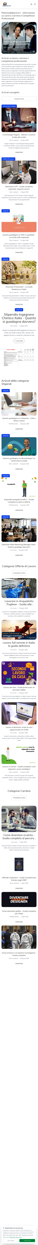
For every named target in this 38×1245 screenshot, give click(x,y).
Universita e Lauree (9, 106)
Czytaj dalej (19, 341)
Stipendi (7, 38)
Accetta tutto (27, 1240)
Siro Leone (13, 550)
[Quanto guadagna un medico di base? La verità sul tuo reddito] (19, 38)
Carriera (5, 259)
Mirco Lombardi (8, 47)
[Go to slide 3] (34, 51)
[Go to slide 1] (30, 51)
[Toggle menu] (35, 4)
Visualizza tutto (19, 99)
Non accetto (11, 1240)
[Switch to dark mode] (31, 4)
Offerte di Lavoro (8, 159)
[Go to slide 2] (32, 51)
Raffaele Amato (13, 424)
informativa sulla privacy (15, 1237)
